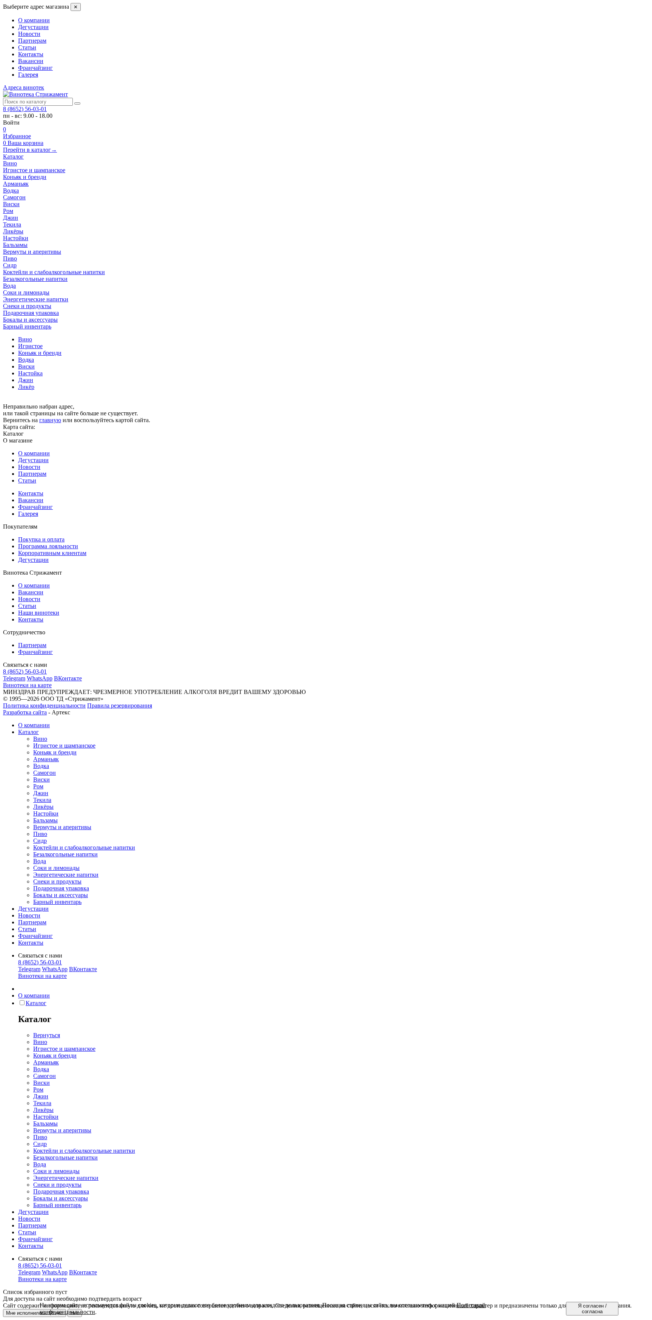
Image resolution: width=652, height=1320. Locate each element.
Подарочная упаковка (61, 888)
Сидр (40, 840)
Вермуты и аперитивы (62, 827)
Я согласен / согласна (592, 1308)
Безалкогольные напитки (65, 854)
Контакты (30, 54)
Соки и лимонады (56, 868)
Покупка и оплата (41, 539)
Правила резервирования (119, 705)
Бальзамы (45, 820)
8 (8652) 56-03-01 (25, 109)
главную (50, 420)
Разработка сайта (25, 712)
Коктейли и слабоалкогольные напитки (84, 847)
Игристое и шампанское (64, 745)
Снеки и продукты (57, 881)
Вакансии (30, 61)
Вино (40, 739)
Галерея (28, 74)
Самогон (44, 772)
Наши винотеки (38, 612)
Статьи (27, 47)
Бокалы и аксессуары (60, 895)
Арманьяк (46, 759)
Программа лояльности (48, 546)
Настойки (45, 813)
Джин (40, 793)
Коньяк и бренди (55, 752)
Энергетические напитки (65, 874)
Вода (39, 861)
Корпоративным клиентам (52, 553)
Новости (29, 34)
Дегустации (33, 27)
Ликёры (43, 806)
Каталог (13, 156)
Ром (38, 786)
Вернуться (46, 1035)
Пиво (40, 834)
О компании (34, 20)
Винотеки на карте (27, 685)
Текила (42, 800)
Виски (41, 779)
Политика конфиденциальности (44, 705)
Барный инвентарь (57, 902)
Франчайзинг (35, 68)
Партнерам (32, 40)
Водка (41, 766)
